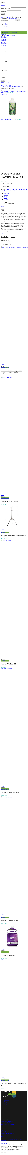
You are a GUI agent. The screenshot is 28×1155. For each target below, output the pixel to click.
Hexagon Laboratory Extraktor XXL (13, 536)
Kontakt (6, 26)
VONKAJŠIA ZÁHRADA (6, 86)
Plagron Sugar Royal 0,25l (10, 792)
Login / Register (8, 28)
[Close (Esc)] (1, 1152)
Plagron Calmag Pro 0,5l (9, 501)
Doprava (6, 24)
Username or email (6, 8)
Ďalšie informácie (9, 203)
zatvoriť (3, 5)
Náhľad (2, 364)
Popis (5, 202)
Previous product (5, 89)
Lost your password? (6, 17)
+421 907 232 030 (5, 1119)
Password (4, 11)
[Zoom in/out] (5, 1152)
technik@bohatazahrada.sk (8, 1124)
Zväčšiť (3, 169)
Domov (2, 85)
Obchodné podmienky (9, 35)
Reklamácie (4, 1136)
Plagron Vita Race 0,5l (8, 664)
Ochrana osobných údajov (10, 32)
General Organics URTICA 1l (8, 119)
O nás (5, 23)
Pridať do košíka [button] (5, 367)
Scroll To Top (4, 1143)
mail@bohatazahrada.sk (7, 1121)
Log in (2, 14)
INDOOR (8, 189)
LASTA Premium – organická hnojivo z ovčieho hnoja (11, 372)
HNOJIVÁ (8, 86)
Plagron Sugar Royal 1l (9, 955)
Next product (4, 94)
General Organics (14, 190)
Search (17, 20)
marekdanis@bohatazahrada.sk (9, 1122)
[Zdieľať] (2, 1152)
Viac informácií (9, 1150)
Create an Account (14, 18)
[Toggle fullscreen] (4, 1152)
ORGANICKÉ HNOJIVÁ (16, 86)
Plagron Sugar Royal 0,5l (9, 921)
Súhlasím (3, 1150)
